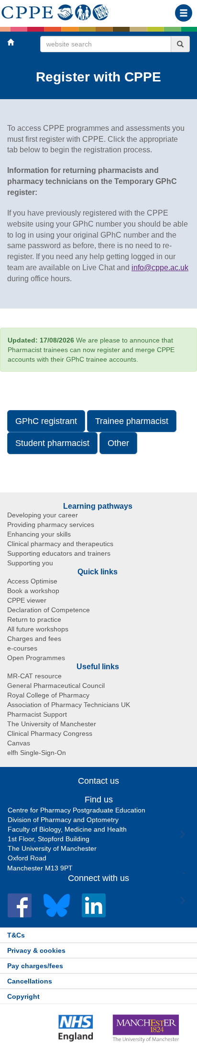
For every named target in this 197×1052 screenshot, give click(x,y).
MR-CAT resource (34, 676)
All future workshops (37, 629)
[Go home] (55, 10)
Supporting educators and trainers (58, 553)
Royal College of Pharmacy (48, 695)
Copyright (23, 996)
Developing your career (42, 515)
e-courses (22, 648)
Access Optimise (32, 581)
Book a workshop (33, 591)
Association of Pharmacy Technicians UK (68, 705)
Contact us (98, 781)
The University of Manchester (51, 724)
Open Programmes (36, 658)
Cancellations (29, 981)
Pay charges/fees (35, 966)
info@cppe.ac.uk (159, 267)
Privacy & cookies (36, 950)
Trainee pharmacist (131, 421)
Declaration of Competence (48, 610)
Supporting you (30, 563)
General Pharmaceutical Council (56, 685)
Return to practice (34, 619)
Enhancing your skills (39, 534)
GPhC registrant (46, 421)
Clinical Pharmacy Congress (49, 733)
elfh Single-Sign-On (36, 752)
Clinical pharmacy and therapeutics (60, 544)
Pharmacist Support (37, 714)
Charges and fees (34, 638)
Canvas (18, 743)
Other (118, 443)
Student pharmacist (52, 443)
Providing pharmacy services (50, 524)
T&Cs (16, 935)
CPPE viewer (26, 600)
